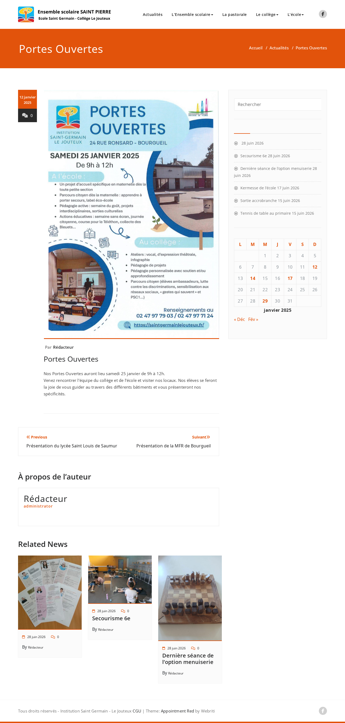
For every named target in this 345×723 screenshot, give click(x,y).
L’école (294, 14)
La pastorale (234, 14)
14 (252, 278)
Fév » (253, 319)
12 (315, 267)
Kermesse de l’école (258, 187)
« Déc (239, 319)
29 (265, 301)
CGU (137, 711)
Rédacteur (63, 347)
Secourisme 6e (111, 618)
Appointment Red (177, 711)
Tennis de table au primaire (265, 213)
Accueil (256, 47)
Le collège (266, 14)
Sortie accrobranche (258, 200)
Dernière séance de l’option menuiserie (188, 659)
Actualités (153, 14)
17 (290, 278)
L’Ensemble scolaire (191, 14)
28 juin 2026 (36, 637)
